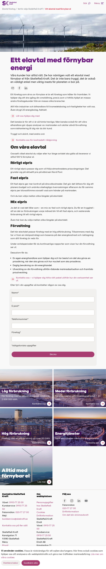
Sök (85, 3)
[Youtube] (86, 501)
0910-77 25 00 (16, 502)
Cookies (41, 512)
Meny (97, 3)
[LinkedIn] (26, 88)
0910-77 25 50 (44, 535)
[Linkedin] (79, 501)
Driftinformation (45, 515)
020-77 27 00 (22, 512)
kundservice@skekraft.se (15, 519)
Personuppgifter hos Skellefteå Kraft (45, 505)
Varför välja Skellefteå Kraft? (31, 9)
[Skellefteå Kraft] (9, 3)
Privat (5, 545)
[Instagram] (72, 501)
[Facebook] (19, 88)
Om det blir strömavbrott (75, 515)
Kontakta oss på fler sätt (15, 525)
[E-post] (12, 88)
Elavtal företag (9, 9)
